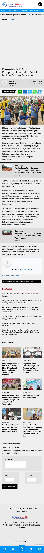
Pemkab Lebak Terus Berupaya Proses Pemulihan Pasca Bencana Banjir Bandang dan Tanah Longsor (28, 170)
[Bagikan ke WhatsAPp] (34, 92)
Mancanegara (35, 10)
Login (9, 10)
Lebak (12, 19)
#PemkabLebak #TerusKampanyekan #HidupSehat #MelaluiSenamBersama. (18, 282)
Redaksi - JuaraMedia (11, 276)
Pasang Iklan (31, 509)
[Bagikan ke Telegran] (39, 92)
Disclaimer (22, 511)
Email (29, 476)
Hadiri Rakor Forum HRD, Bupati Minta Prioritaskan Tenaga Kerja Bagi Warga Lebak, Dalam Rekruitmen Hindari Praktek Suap (20, 332)
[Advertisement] (22, 44)
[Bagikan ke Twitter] (30, 92)
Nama (7, 476)
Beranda (5, 19)
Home (3, 10)
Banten (25, 10)
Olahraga (38, 81)
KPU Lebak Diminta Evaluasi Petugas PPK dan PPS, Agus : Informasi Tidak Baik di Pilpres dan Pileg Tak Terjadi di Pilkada (20, 310)
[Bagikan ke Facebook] (25, 92)
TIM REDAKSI (26, 269)
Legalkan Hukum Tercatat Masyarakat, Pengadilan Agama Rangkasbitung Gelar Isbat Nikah (31, 368)
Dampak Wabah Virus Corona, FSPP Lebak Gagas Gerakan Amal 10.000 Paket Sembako (28, 236)
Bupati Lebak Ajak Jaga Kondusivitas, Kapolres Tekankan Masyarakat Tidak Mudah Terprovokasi (11, 399)
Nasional (16, 10)
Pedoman (20, 509)
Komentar (9, 459)
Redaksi (10, 509)
